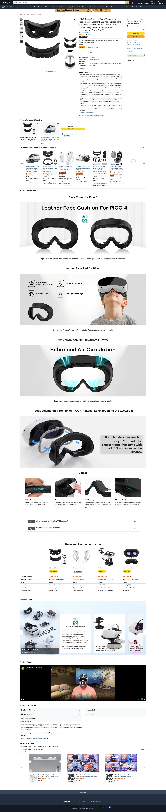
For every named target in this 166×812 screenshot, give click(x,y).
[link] (50, 129)
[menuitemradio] (142, 699)
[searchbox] (71, 2)
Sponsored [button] (22, 751)
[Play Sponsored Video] (83, 763)
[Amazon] (6, 2)
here (30, 729)
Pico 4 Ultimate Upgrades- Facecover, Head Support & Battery (42, 669)
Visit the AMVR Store (84, 32)
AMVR (134, 42)
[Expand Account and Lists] (148, 3)
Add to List (131, 60)
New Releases (46, 7)
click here (62, 733)
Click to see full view (50, 71)
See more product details (87, 112)
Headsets (40, 14)
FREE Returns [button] (83, 45)
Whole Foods (62, 7)
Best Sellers (37, 7)
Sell (91, 7)
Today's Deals (71, 7)
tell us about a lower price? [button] (38, 738)
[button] (3, 7)
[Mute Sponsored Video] (58, 770)
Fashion (96, 7)
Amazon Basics (28, 7)
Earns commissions (38, 667)
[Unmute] (145, 699)
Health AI (9, 7)
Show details (67, 136)
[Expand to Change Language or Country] (87, 802)
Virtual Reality (33, 14)
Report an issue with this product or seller (92, 115)
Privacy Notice (70, 807)
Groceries (54, 7)
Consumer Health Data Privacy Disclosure (85, 807)
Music (107, 7)
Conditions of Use (61, 807)
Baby (141, 7)
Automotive (135, 7)
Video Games (23, 14)
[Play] (21, 699)
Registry (102, 7)
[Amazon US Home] (67, 802)
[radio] (21, 20)
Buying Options (78, 571)
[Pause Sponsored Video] (58, 767)
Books (78, 7)
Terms (97, 47)
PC (28, 14)
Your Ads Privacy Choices (102, 807)
